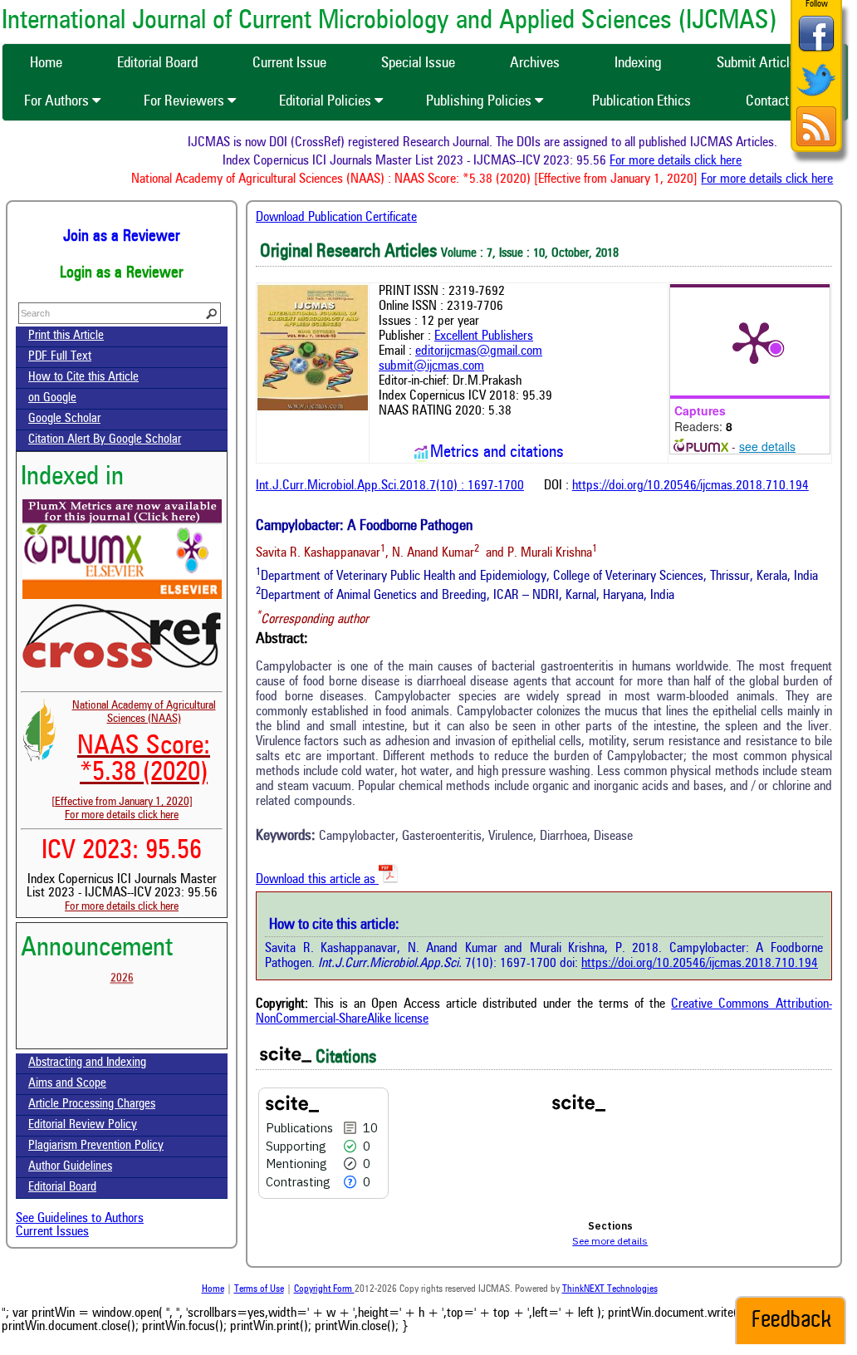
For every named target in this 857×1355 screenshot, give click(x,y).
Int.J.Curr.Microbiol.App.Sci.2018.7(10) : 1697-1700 (390, 486)
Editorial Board (62, 1187)
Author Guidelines (70, 1167)
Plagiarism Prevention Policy (96, 1146)
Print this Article (66, 336)
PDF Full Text (59, 357)
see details (767, 446)
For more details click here (686, 161)
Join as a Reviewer (121, 236)
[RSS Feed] (816, 144)
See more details (610, 1241)
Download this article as (317, 879)
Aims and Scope (67, 1084)
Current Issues (52, 1232)
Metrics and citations (497, 452)
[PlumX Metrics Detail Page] (754, 341)
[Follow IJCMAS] (816, 97)
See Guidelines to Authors (80, 1218)
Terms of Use (259, 1289)
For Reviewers (186, 101)
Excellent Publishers (483, 336)
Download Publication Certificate (336, 217)
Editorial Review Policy (82, 1125)
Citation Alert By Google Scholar (104, 440)
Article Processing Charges (91, 1104)
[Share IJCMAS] (816, 51)
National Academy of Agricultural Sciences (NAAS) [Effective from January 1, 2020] (133, 754)
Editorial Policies (327, 101)
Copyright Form (324, 1289)
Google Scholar (64, 419)
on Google (52, 398)
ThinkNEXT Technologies (610, 1289)
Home (213, 1289)
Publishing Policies (480, 101)
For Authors (58, 101)
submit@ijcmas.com (431, 366)
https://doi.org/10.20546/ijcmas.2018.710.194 (690, 486)
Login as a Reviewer (122, 273)
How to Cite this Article (83, 377)
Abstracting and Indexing (87, 1063)
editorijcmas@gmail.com (478, 351)
